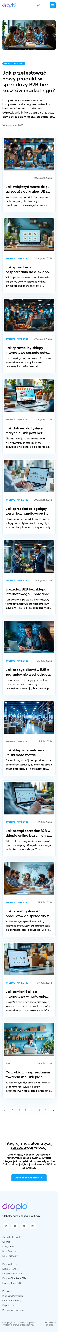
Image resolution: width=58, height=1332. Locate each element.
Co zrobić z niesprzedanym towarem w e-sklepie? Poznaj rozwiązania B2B (28, 1075)
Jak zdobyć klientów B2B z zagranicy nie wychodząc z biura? (28, 672)
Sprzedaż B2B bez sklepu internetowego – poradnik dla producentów (27, 592)
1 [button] (12, 1110)
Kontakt (6, 1291)
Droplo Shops (9, 1264)
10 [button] (39, 1110)
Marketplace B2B (11, 1283)
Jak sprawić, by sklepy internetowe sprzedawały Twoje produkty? (26, 350)
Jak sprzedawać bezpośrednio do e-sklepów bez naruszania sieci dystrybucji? (28, 270)
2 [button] (19, 1110)
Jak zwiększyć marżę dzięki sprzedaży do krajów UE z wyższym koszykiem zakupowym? (28, 189)
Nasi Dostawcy (10, 1251)
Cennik (6, 1242)
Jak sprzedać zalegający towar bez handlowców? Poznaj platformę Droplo (26, 511)
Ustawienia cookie (49, 1323)
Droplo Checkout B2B (14, 1278)
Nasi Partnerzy (10, 1256)
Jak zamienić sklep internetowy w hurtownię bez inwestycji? (26, 994)
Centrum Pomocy (11, 1301)
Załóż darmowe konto (27, 1178)
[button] (4, 1110)
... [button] (32, 1110)
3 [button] (25, 1110)
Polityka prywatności (13, 1310)
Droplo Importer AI (12, 1274)
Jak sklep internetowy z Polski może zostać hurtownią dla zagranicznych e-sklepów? (28, 753)
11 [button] (45, 1110)
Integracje (8, 1247)
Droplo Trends (10, 1269)
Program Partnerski (12, 1296)
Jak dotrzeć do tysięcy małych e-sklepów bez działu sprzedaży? (24, 431)
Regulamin (8, 1305)
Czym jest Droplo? (12, 1237)
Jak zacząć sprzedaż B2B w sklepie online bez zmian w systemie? (28, 833)
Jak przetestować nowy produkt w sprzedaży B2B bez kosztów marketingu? (28, 81)
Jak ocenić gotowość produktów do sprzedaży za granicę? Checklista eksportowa (28, 914)
